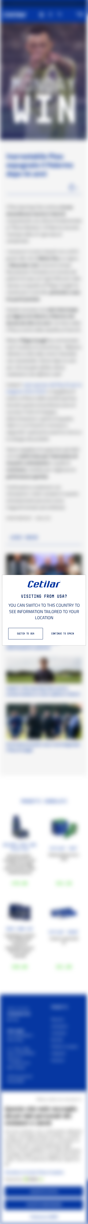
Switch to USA (25, 633)
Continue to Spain (62, 633)
